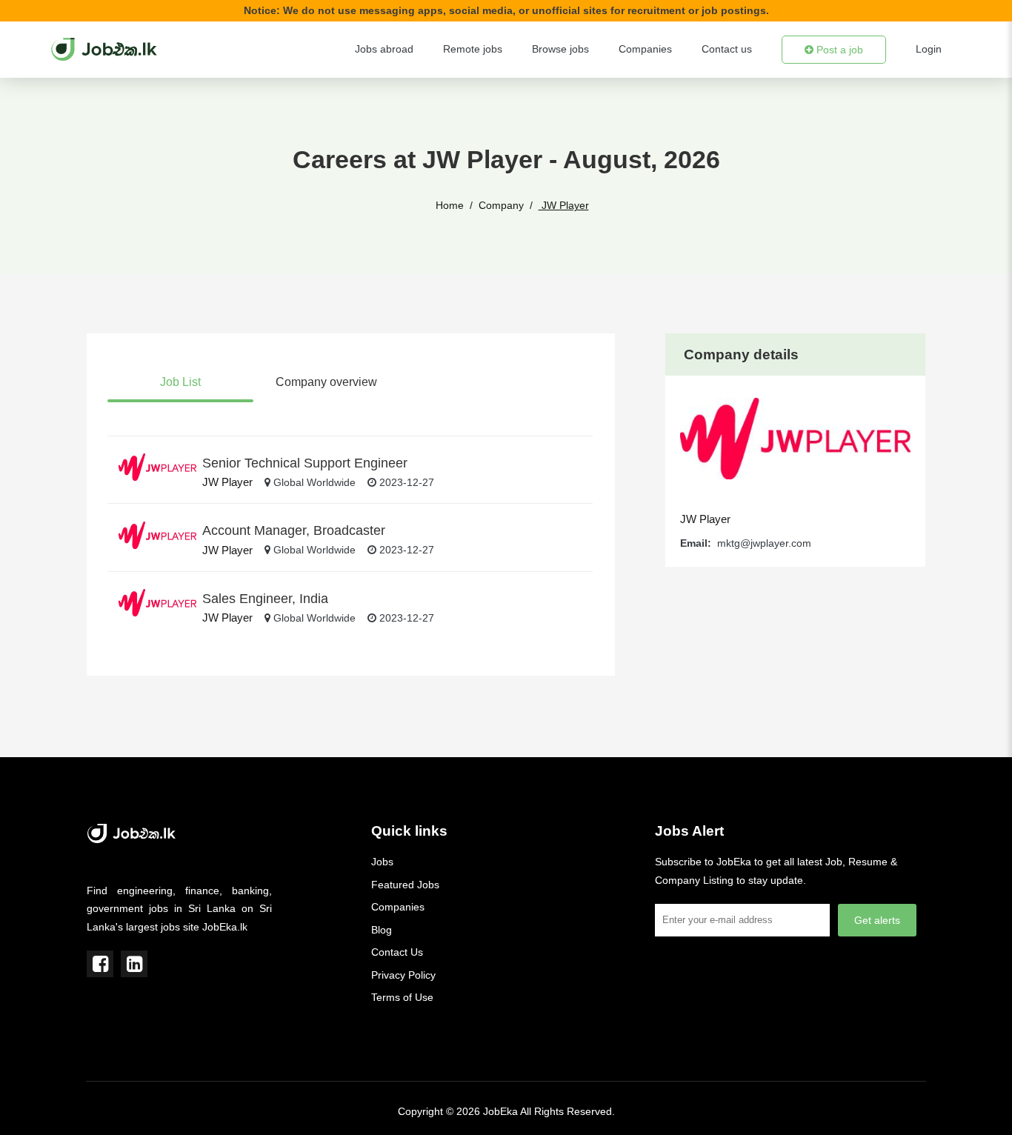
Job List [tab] (180, 382)
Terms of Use (402, 997)
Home (450, 205)
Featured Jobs (405, 885)
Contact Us (397, 952)
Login (929, 49)
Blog (381, 930)
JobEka (500, 1111)
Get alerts (877, 920)
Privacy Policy (403, 975)
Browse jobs (560, 49)
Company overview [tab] (326, 382)
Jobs (382, 862)
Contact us (727, 49)
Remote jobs (472, 49)
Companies (645, 49)
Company (501, 205)
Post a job (838, 50)
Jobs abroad (384, 49)
